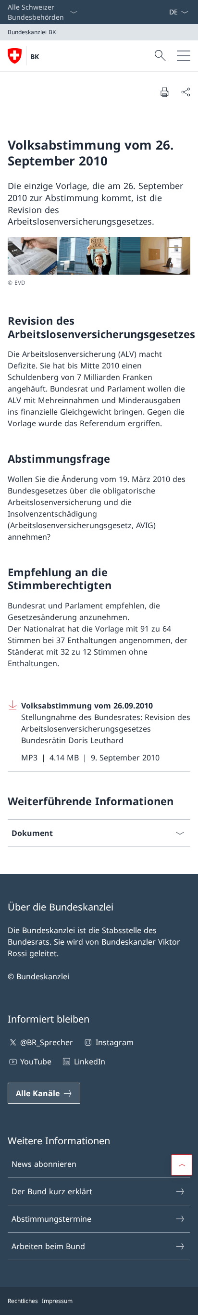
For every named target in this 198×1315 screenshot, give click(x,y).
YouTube (35, 1061)
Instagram (114, 1042)
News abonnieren (44, 1164)
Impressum (57, 1301)
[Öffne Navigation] (183, 55)
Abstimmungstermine (51, 1219)
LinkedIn (89, 1061)
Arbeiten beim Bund (48, 1246)
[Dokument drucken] (164, 91)
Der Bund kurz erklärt (52, 1191)
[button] (181, 1165)
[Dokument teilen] (185, 91)
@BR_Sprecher (46, 1042)
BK (34, 56)
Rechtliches (23, 1301)
